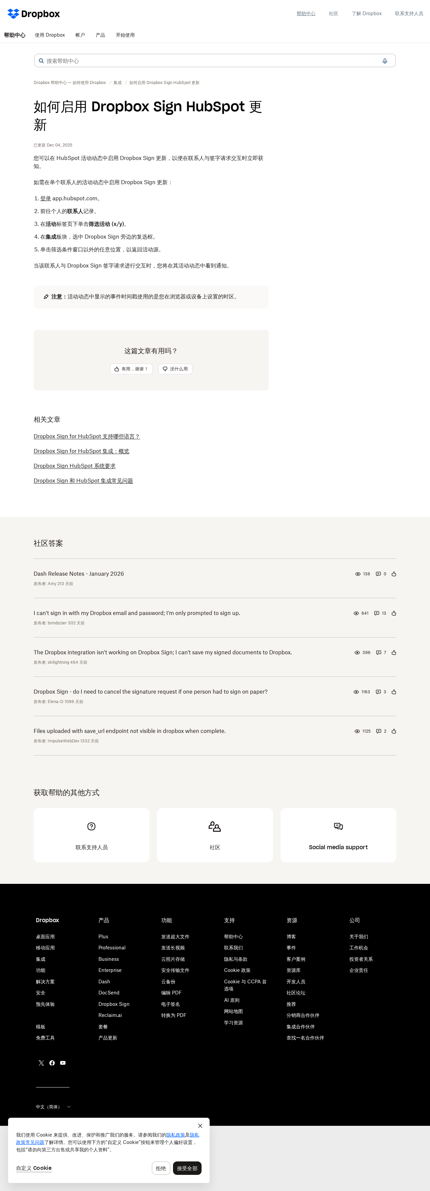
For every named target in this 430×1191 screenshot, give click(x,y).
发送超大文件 (175, 936)
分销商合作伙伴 (303, 1015)
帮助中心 (306, 13)
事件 (291, 947)
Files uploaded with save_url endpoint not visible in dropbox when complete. (130, 731)
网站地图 (233, 1011)
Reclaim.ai (110, 1015)
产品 (100, 35)
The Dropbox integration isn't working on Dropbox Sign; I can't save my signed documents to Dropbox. (163, 652)
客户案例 (296, 959)
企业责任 (358, 970)
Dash (104, 981)
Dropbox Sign (114, 1004)
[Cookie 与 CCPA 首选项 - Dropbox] (109, 1150)
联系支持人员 (409, 13)
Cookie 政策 (237, 970)
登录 (45, 198)
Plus (103, 936)
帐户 (80, 35)
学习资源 (233, 1022)
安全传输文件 (175, 970)
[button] (41, 61)
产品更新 (107, 1037)
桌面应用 (45, 936)
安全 (40, 992)
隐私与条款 (236, 959)
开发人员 (296, 981)
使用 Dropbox (50, 35)
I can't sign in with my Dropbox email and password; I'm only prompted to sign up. (137, 613)
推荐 (291, 1004)
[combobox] (215, 61)
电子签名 (170, 1004)
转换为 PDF (173, 1015)
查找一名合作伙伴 (305, 1037)
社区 (333, 13)
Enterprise (110, 970)
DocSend (109, 992)
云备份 (168, 981)
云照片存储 (173, 959)
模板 (40, 1026)
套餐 (103, 1026)
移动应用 (45, 947)
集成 (40, 959)
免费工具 (45, 1037)
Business (108, 959)
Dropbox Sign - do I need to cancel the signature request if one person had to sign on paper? (151, 691)
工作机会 (358, 947)
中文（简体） (49, 1106)
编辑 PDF (171, 992)
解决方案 (45, 981)
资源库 (294, 970)
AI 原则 (232, 1000)
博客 (291, 936)
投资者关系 (361, 959)
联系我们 (233, 947)
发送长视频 (173, 947)
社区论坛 (296, 992)
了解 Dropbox (367, 13)
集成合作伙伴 (301, 1026)
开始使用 (125, 35)
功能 (40, 970)
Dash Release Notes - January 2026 (79, 573)
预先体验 (45, 1004)
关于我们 (358, 936)
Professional (112, 947)
